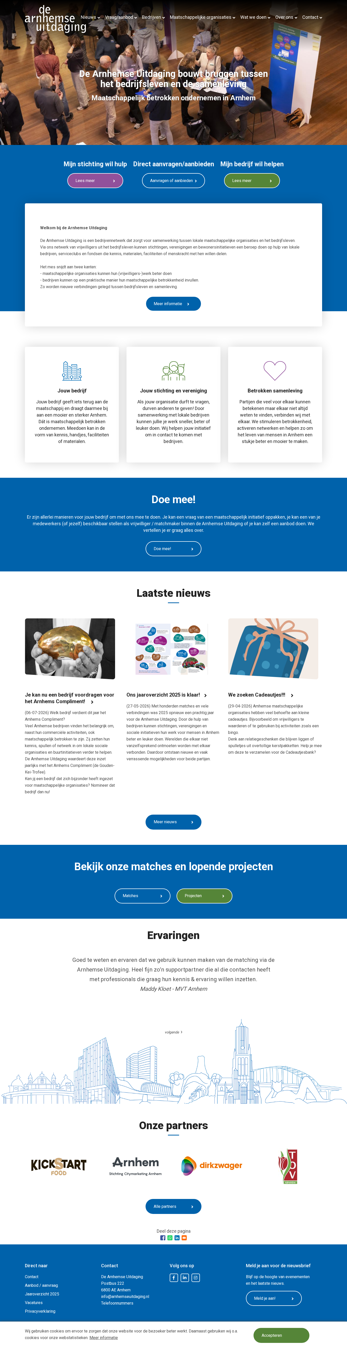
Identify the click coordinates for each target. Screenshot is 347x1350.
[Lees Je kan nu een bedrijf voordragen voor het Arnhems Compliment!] (70, 649)
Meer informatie (103, 1337)
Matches (130, 895)
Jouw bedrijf (72, 391)
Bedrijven (151, 17)
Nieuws (88, 17)
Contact (310, 17)
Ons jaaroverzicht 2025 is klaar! (163, 695)
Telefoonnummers (117, 1303)
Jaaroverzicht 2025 (42, 1294)
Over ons (284, 17)
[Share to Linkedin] (177, 1237)
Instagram (195, 1278)
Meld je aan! (265, 1298)
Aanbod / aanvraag (41, 1285)
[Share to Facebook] (162, 1237)
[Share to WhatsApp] (169, 1237)
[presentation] (173, 1031)
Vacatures (34, 1302)
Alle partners (165, 1206)
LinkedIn (184, 1278)
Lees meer (85, 180)
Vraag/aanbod (119, 17)
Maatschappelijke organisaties (200, 17)
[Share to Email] (184, 1237)
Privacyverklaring (40, 1311)
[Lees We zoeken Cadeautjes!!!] (273, 649)
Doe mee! (162, 548)
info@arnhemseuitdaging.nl (125, 1296)
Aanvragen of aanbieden (171, 180)
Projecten (193, 895)
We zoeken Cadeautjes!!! (257, 695)
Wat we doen (253, 17)
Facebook (174, 1278)
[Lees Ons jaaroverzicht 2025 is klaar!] (172, 649)
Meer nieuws (165, 821)
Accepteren (272, 1335)
